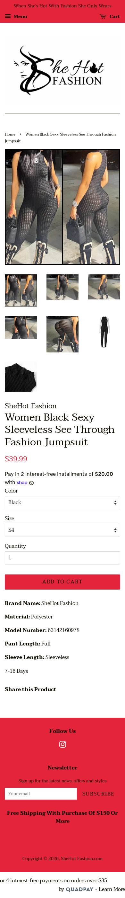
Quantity (15, 546)
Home (10, 134)
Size (9, 518)
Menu (20, 16)
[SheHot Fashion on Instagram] (62, 746)
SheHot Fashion (77, 858)
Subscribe (98, 793)
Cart (114, 16)
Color (11, 491)
